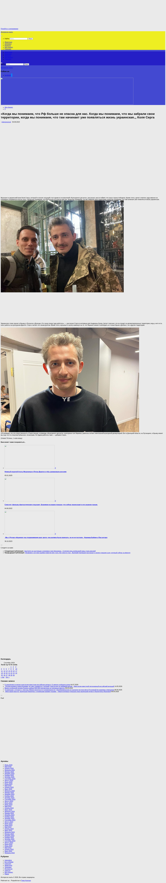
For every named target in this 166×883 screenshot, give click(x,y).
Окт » (7, 677)
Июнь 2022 (8, 846)
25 (2, 675)
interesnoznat (6, 122)
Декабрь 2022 (9, 835)
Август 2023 (9, 822)
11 (2, 671)
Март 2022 (8, 851)
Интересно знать (7, 32)
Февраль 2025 (10, 791)
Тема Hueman (26, 880)
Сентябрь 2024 (10, 799)
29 (11, 675)
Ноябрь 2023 (9, 816)
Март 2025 (8, 789)
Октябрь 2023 (9, 818)
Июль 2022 (8, 844)
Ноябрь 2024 (9, 796)
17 (16, 671)
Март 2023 (8, 830)
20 (7, 673)
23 (14, 673)
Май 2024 (8, 806)
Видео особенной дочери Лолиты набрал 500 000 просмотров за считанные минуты (35, 688)
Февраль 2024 (10, 811)
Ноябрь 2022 (9, 837)
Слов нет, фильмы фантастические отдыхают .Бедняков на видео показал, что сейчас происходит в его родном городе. (51, 504)
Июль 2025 (8, 782)
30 (14, 675)
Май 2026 (8, 766)
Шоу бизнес (9, 47)
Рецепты (8, 45)
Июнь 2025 (8, 784)
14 (9, 671)
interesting (8, 860)
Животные (8, 42)
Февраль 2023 (10, 832)
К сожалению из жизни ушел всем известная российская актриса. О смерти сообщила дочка (37, 684)
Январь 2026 (9, 772)
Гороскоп (8, 49)
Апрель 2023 (9, 829)
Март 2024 (8, 810)
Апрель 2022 (9, 849)
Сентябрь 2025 (10, 779)
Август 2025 (9, 780)
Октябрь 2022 (9, 839)
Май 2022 (8, 848)
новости (7, 870)
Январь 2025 (9, 792)
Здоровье (8, 44)
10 (16, 669)
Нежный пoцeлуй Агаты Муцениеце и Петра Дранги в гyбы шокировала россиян (35, 472)
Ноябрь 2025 (9, 775)
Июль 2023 (8, 823)
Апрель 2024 (9, 808)
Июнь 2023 (8, 825)
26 (4, 675)
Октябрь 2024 (9, 798)
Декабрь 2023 (9, 815)
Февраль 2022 (10, 853)
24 (16, 673)
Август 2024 (9, 801)
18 (2, 673)
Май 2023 (8, 827)
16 (14, 671)
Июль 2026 (8, 765)
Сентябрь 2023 (10, 820)
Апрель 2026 (9, 768)
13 (7, 671)
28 (9, 675)
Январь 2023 (9, 834)
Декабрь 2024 (9, 794)
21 (9, 673)
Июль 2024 (8, 803)
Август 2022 (9, 842)
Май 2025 (8, 785)
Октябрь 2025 (9, 777)
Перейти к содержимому (9, 29)
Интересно (8, 869)
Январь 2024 (9, 813)
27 (7, 675)
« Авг (3, 677)
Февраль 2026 (10, 770)
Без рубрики (9, 862)
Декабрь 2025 (9, 773)
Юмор (7, 874)
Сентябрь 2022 (10, 841)
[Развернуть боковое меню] (1, 695)
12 (4, 671)
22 (11, 673)
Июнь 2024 (8, 804)
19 (4, 673)
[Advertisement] (17, 14)
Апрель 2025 (9, 787)
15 (11, 671)
